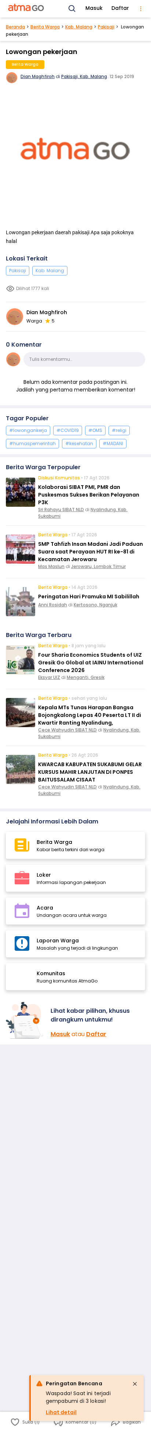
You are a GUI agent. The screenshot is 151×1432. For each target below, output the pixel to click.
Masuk (94, 8)
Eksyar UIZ (49, 677)
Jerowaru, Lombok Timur (98, 566)
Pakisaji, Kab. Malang (84, 76)
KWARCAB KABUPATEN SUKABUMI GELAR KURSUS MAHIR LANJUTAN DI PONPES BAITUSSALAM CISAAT (90, 772)
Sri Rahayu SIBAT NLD (61, 509)
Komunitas (51, 973)
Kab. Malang (78, 27)
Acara (45, 907)
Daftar (120, 8)
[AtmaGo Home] (26, 9)
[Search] (72, 9)
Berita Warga (45, 27)
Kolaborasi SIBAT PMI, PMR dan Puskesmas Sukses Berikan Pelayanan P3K (88, 494)
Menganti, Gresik (85, 677)
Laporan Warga (58, 940)
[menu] (140, 8)
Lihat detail (61, 1412)
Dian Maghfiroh (38, 76)
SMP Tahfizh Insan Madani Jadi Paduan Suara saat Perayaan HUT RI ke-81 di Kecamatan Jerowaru (90, 551)
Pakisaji (106, 27)
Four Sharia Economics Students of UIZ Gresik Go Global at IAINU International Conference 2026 (90, 662)
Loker (44, 875)
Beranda (15, 27)
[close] (135, 1384)
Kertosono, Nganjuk (95, 605)
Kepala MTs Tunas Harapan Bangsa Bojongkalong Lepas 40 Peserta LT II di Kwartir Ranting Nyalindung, (89, 715)
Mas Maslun (51, 566)
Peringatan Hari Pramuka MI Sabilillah (88, 596)
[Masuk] (25, 1020)
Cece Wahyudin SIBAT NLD (67, 730)
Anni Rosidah (52, 605)
